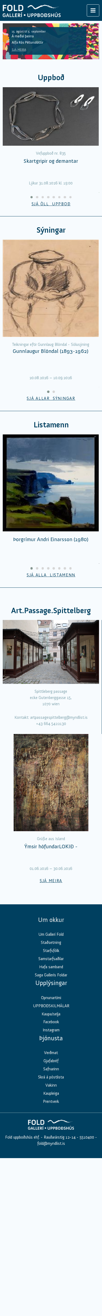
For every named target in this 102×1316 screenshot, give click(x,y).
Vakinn (51, 1085)
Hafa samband (51, 966)
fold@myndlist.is (51, 1143)
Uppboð (51, 77)
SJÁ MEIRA (19, 49)
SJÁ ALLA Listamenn (51, 575)
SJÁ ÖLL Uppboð (51, 204)
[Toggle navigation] (93, 10)
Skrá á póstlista (51, 1077)
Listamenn (51, 425)
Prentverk (51, 1101)
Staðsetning (51, 942)
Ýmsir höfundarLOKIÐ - (51, 846)
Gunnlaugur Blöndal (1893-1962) (50, 351)
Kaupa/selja (51, 1014)
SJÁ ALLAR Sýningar (51, 398)
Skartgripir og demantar (51, 161)
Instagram (51, 1030)
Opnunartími (51, 997)
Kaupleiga (51, 1093)
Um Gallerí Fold (51, 934)
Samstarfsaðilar (51, 958)
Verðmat (51, 1052)
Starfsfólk (51, 950)
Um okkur (51, 920)
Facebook (51, 1021)
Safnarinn (51, 1069)
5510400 (87, 1137)
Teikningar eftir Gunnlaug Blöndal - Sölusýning (50, 344)
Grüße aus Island (51, 838)
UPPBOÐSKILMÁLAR (51, 1005)
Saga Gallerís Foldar (51, 975)
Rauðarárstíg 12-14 (59, 1137)
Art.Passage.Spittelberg (51, 610)
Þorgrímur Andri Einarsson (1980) (50, 539)
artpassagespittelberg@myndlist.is (59, 717)
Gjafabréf (51, 1060)
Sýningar (51, 230)
